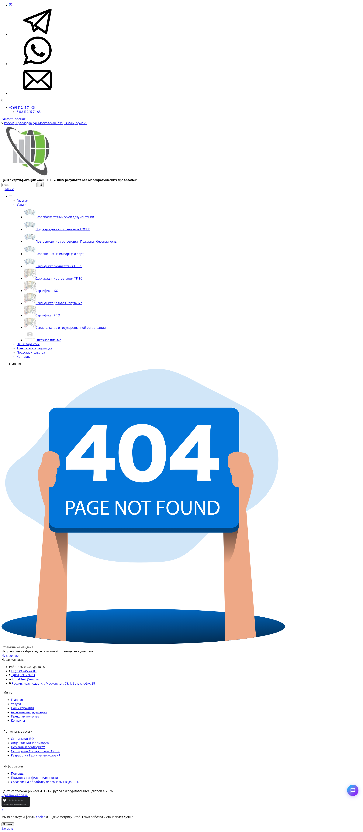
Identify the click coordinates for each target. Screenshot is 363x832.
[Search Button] (40, 184)
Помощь (17, 773)
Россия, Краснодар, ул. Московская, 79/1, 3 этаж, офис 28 (45, 123)
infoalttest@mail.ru (25, 679)
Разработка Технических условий (35, 755)
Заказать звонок (14, 119)
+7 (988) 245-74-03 (22, 107)
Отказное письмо (48, 340)
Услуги (21, 205)
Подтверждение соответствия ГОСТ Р (63, 229)
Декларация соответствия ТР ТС (59, 278)
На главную (10, 655)
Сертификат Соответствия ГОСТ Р (35, 751)
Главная (23, 200)
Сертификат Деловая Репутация (59, 303)
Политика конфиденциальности (34, 778)
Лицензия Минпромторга (30, 743)
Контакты (23, 356)
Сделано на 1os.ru (15, 795)
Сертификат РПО (48, 315)
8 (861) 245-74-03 (29, 112)
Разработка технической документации (65, 217)
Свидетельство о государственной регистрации (71, 328)
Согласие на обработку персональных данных (45, 782)
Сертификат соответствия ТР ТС (59, 266)
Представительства (31, 352)
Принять (7, 824)
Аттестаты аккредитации (34, 348)
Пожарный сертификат (28, 747)
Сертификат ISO (47, 291)
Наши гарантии (28, 344)
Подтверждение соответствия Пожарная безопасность (76, 241)
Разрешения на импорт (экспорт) (60, 254)
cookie (40, 817)
